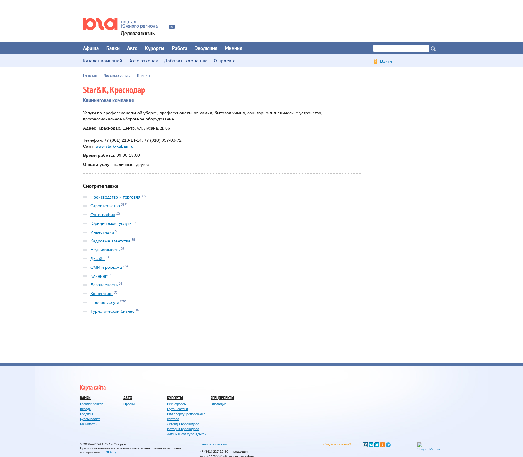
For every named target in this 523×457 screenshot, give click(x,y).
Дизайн (97, 258)
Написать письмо (213, 444)
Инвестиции (102, 232)
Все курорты (176, 404)
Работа (179, 48)
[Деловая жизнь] (124, 24)
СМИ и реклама (106, 267)
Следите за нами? (337, 444)
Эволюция (206, 48)
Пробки (129, 404)
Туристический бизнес (112, 311)
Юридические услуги (111, 223)
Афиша (91, 48)
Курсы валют (90, 419)
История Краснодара (183, 429)
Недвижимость (105, 249)
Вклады (85, 409)
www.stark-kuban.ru (114, 146)
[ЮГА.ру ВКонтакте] (365, 444)
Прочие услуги (104, 302)
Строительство (105, 205)
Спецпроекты (222, 398)
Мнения (233, 48)
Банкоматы (88, 424)
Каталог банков (91, 404)
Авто (132, 48)
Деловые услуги (117, 76)
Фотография (102, 214)
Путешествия (177, 409)
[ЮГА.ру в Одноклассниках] (382, 444)
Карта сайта (93, 387)
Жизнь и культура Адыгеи (186, 434)
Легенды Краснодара (183, 424)
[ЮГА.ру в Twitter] (376, 444)
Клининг (144, 76)
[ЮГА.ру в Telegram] (388, 444)
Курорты (154, 48)
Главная (90, 76)
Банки (113, 48)
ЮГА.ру (110, 452)
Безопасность (104, 284)
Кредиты (86, 414)
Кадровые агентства (110, 240)
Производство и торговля (115, 197)
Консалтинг (101, 293)
